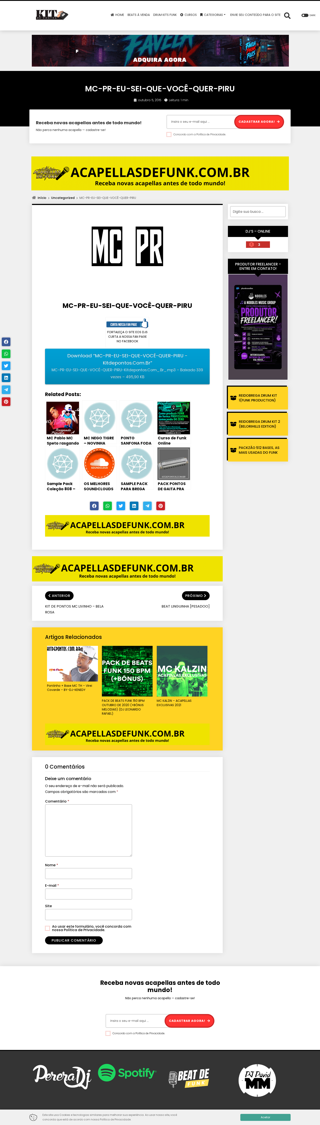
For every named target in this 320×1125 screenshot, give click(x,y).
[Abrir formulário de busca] (287, 15)
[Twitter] (120, 506)
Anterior (61, 595)
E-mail (52, 885)
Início (42, 198)
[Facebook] (94, 506)
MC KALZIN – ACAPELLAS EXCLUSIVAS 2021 (174, 703)
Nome (51, 865)
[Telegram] (147, 506)
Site (48, 905)
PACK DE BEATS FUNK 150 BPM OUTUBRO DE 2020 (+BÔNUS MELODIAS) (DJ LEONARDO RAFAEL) (123, 707)
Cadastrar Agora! (257, 121)
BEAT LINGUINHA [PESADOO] (186, 606)
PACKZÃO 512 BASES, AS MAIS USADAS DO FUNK (259, 450)
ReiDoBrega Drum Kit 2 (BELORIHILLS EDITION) (259, 424)
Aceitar (265, 1117)
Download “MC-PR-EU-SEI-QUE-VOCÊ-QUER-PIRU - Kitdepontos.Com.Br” (127, 365)
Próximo (194, 595)
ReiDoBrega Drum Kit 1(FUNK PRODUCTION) (258, 398)
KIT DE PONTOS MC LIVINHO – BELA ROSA (74, 609)
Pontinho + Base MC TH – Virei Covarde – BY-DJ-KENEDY (69, 688)
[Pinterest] (160, 506)
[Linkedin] (134, 506)
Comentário (57, 801)
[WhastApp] (107, 506)
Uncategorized (63, 198)
